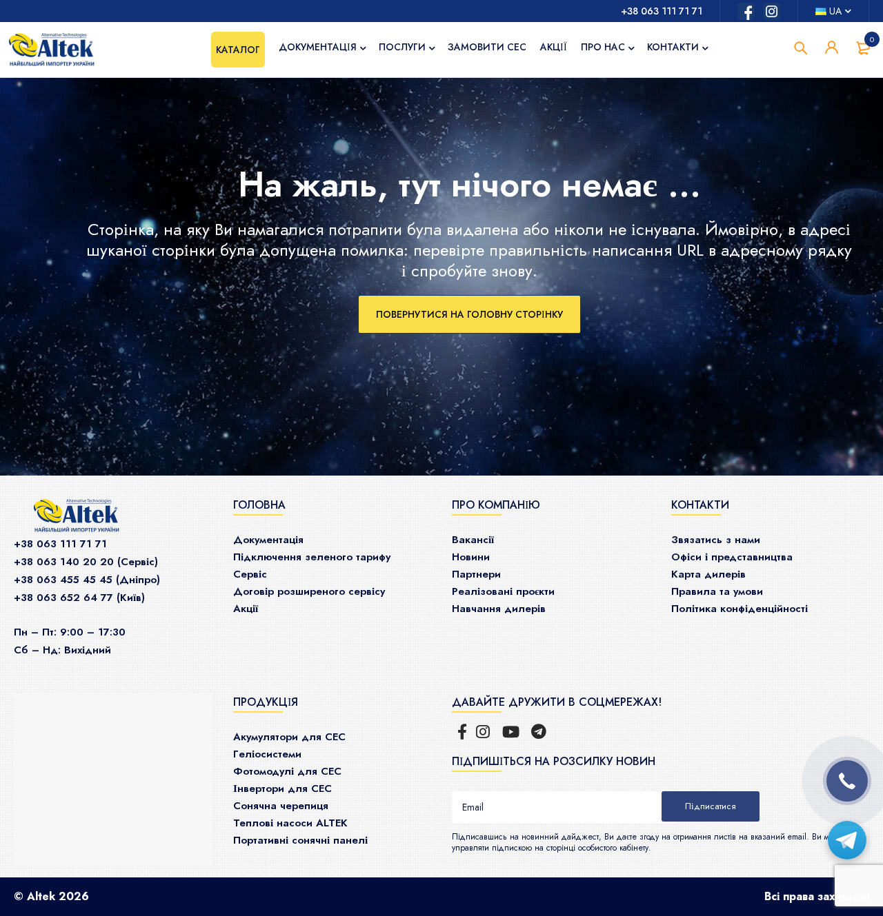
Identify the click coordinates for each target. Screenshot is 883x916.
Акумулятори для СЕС (289, 736)
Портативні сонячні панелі (300, 840)
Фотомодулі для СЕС (287, 771)
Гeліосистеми (267, 754)
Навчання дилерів (499, 608)
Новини (471, 556)
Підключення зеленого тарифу (311, 556)
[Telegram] (847, 840)
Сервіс (250, 574)
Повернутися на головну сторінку (469, 314)
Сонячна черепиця (280, 805)
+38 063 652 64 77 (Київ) (79, 597)
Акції (245, 608)
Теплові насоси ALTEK (290, 823)
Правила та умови (717, 591)
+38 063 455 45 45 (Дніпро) (87, 579)
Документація (268, 539)
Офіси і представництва (732, 556)
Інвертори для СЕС (282, 788)
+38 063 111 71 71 (661, 11)
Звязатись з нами (715, 539)
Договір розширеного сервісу (309, 591)
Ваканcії (473, 539)
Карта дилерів (708, 574)
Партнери (476, 574)
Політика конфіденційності (739, 608)
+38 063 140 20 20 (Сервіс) (86, 561)
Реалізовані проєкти (503, 591)
